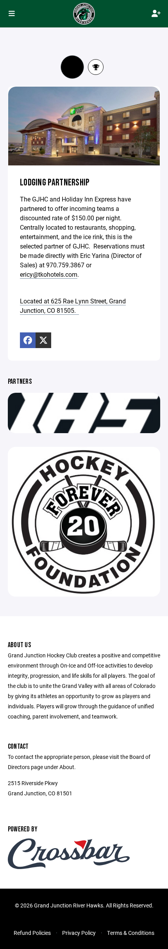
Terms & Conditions (130, 932)
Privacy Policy (79, 932)
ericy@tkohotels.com (48, 274)
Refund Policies (32, 932)
